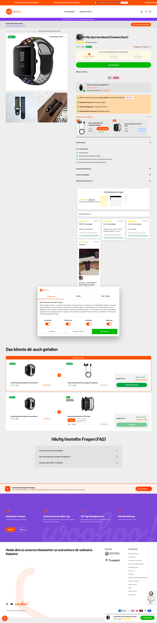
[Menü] (154, 591)
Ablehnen (52, 331)
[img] (83, 221)
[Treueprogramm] (4, 618)
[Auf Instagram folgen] (7, 604)
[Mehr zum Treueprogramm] (150, 47)
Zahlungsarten (133, 567)
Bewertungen (132, 584)
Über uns (23, 529)
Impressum (132, 594)
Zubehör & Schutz (85, 11)
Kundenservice (133, 553)
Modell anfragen (133, 581)
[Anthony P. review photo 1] (89, 262)
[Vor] (150, 117)
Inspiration (131, 557)
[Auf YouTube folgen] (11, 604)
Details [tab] (78, 296)
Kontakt (10, 529)
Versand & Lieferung (135, 560)
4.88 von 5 (92, 200)
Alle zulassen (104, 331)
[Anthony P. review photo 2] (81, 278)
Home (7, 31)
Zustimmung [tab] (51, 296)
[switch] (68, 324)
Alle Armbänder (69, 11)
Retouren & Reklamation (136, 564)
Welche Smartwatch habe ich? (16, 25)
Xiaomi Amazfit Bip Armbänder (29, 31)
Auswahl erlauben (78, 331)
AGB (129, 588)
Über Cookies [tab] (105, 296)
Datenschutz (132, 591)
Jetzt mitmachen (143, 489)
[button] (81, 42)
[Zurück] (147, 117)
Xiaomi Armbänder (15, 31)
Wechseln (106, 90)
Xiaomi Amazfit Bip (92, 87)
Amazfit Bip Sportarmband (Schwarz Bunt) (49, 31)
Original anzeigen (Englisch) (90, 235)
